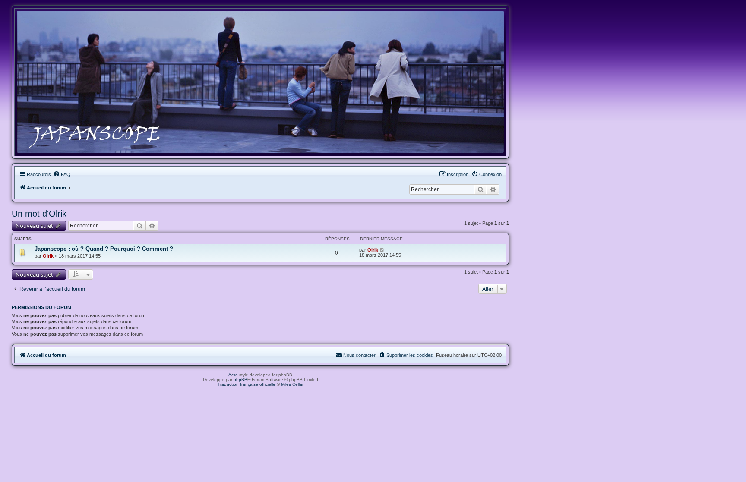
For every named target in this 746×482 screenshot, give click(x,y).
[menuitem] (61, 174)
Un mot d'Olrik (39, 213)
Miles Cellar (292, 384)
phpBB (240, 379)
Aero (233, 374)
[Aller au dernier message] (382, 249)
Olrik (48, 255)
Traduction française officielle (246, 384)
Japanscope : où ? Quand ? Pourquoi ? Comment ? (104, 249)
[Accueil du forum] (260, 82)
